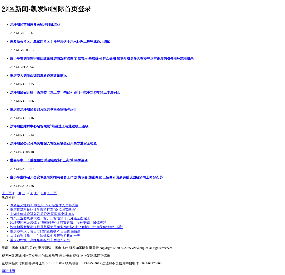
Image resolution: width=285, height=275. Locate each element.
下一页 (52, 193)
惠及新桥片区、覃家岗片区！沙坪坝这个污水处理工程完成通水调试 (60, 41)
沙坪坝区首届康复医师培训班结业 (35, 24)
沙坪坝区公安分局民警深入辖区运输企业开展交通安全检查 (53, 143)
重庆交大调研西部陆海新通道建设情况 (38, 75)
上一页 (7, 193)
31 (23, 193)
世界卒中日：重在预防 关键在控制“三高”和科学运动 (49, 160)
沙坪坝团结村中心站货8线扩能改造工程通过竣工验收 (49, 126)
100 (43, 193)
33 (31, 193)
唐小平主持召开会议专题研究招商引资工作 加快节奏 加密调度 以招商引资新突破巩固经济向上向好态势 (86, 177)
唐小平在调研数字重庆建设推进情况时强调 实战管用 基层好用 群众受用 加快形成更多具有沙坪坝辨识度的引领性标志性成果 (102, 58)
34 (36, 193)
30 (19, 193)
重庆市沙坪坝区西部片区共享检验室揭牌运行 (43, 109)
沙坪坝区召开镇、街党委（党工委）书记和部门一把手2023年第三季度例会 (65, 92)
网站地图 (8, 271)
